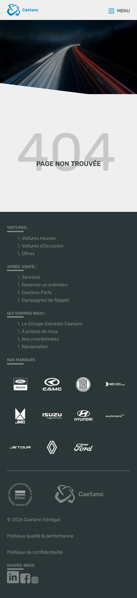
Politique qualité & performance (40, 536)
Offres (28, 253)
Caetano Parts (37, 292)
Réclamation (35, 347)
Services (31, 277)
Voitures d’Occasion (42, 246)
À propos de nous (40, 331)
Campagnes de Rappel (45, 300)
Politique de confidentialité (35, 552)
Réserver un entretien (45, 285)
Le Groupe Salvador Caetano (52, 324)
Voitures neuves (39, 238)
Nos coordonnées (40, 339)
